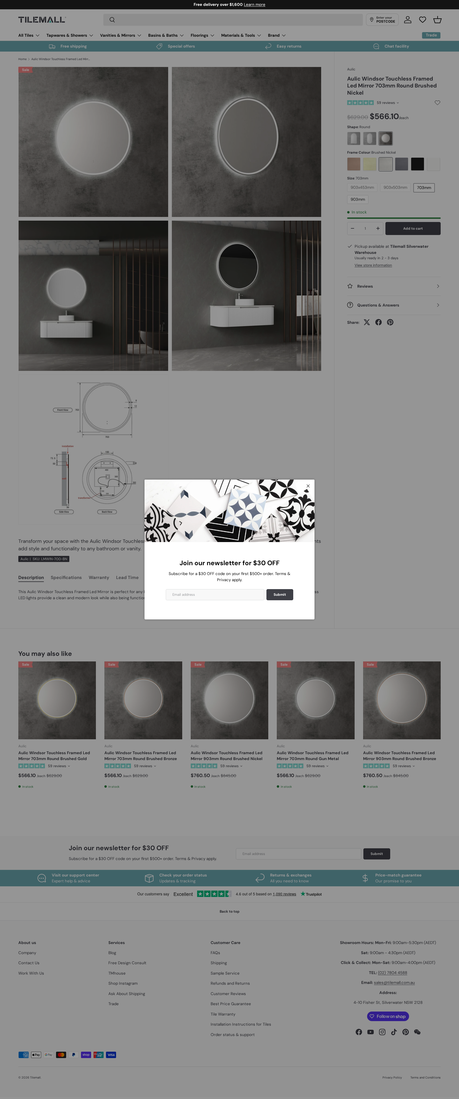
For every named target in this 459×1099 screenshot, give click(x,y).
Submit (280, 594)
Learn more (254, 4)
